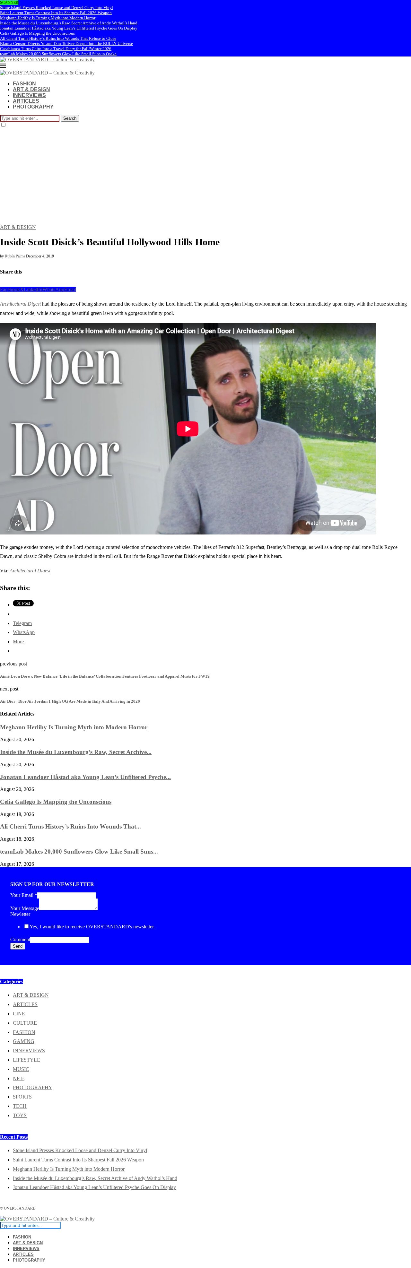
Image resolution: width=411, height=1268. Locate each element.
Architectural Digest (20, 304)
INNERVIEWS (29, 95)
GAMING (23, 1041)
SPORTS (22, 1096)
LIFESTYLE (26, 1060)
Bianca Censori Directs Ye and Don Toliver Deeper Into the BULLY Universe (66, 43)
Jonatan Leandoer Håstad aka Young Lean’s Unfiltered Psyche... (85, 777)
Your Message (24, 908)
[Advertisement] (205, 176)
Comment (20, 939)
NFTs (18, 1078)
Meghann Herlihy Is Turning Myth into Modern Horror (47, 17)
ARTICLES (26, 101)
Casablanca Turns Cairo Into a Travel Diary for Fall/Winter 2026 (55, 48)
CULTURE (25, 1023)
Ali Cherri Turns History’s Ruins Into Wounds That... (70, 826)
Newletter (20, 914)
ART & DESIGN (31, 89)
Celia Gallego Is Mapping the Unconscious (37, 33)
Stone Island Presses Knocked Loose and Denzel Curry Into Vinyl (56, 7)
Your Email (23, 895)
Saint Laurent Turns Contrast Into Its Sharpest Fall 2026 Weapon (56, 12)
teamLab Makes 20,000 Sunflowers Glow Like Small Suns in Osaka (58, 53)
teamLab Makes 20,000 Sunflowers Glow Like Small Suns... (79, 851)
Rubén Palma (15, 256)
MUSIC (21, 1069)
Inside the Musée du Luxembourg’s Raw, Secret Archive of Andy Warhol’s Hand (68, 23)
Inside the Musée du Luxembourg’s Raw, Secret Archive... (76, 752)
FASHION (24, 83)
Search (69, 118)
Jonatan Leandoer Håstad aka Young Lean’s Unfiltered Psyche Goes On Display (68, 28)
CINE (19, 1013)
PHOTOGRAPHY (33, 106)
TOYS (20, 1115)
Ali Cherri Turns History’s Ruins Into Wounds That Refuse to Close (58, 38)
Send (17, 946)
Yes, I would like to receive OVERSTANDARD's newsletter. (92, 926)
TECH (20, 1106)
